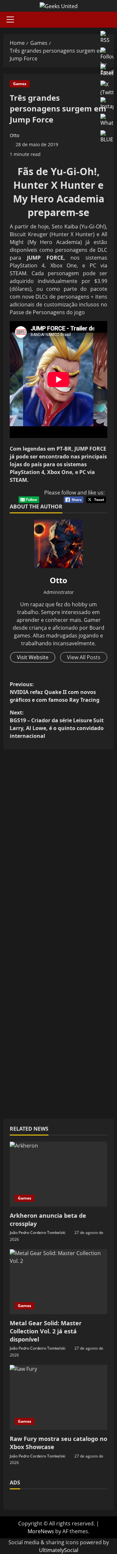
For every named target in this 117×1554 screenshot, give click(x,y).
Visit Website (32, 657)
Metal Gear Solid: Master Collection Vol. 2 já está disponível (46, 1331)
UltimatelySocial (58, 1550)
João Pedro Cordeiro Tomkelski (37, 1232)
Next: (57, 724)
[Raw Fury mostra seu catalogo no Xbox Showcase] (58, 1397)
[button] (10, 19)
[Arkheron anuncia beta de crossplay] (58, 1174)
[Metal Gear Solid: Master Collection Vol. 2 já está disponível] (58, 1281)
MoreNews (41, 1531)
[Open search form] (112, 20)
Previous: (54, 692)
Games (19, 83)
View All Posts (83, 657)
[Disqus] (58, 845)
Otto (14, 135)
